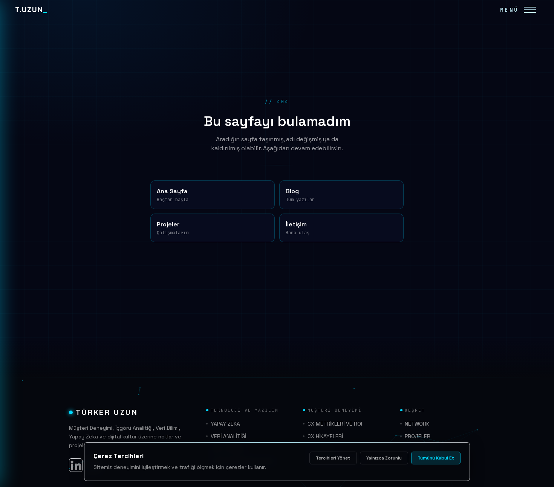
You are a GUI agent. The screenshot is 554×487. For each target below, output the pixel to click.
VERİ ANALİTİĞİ (228, 436)
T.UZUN (31, 9)
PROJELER (417, 436)
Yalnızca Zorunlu (384, 458)
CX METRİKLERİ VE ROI (335, 423)
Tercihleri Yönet (333, 458)
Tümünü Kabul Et (436, 458)
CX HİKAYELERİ (325, 436)
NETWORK (417, 423)
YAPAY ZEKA (225, 423)
